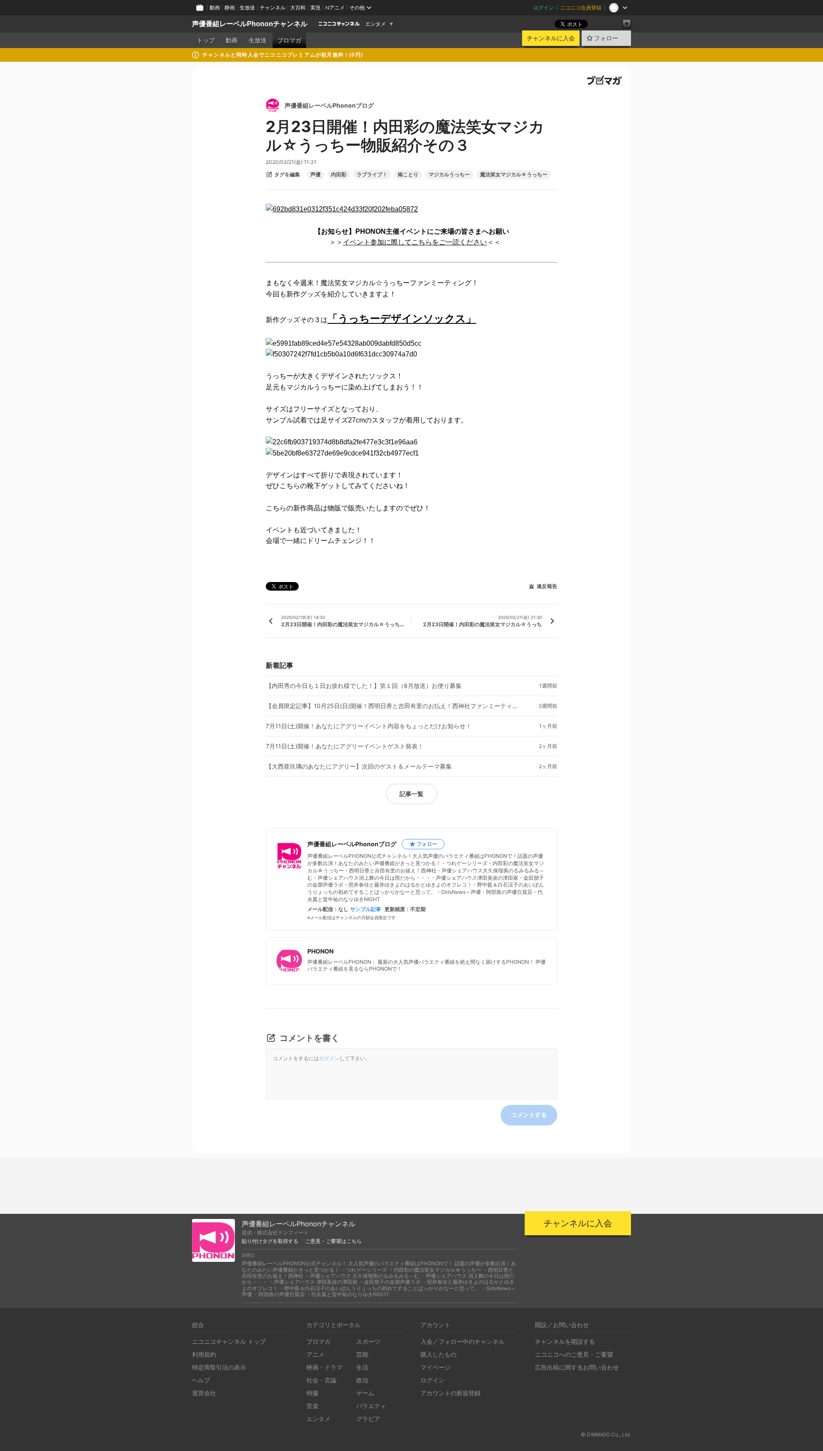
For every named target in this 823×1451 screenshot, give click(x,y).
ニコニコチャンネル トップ (229, 1341)
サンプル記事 (365, 909)
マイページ (436, 1367)
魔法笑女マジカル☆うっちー (513, 174)
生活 (362, 1367)
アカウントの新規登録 (451, 1393)
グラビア (368, 1418)
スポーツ (368, 1341)
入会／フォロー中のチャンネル (463, 1341)
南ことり (408, 174)
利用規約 (204, 1354)
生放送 (247, 7)
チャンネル (272, 7)
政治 (362, 1380)
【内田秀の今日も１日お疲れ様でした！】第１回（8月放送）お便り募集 (364, 686)
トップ (206, 40)
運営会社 (204, 1393)
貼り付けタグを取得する (270, 1241)
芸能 (362, 1354)
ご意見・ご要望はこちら (333, 1241)
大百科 (298, 7)
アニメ (315, 1354)
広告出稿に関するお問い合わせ (577, 1367)
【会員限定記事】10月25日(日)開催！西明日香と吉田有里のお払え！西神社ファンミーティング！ (394, 706)
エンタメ (375, 24)
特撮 (312, 1393)
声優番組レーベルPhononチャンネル (249, 23)
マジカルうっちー (449, 174)
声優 (315, 174)
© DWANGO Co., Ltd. (606, 1434)
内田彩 (338, 174)
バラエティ (371, 1405)
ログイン (543, 7)
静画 (230, 7)
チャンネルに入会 (551, 38)
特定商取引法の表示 (219, 1367)
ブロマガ (289, 40)
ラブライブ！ (372, 174)
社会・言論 (321, 1380)
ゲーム (365, 1393)
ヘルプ (201, 1380)
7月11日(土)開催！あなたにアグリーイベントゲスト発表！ (345, 746)
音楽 (312, 1405)
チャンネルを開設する (565, 1341)
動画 (215, 7)
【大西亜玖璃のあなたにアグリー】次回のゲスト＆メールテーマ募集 (359, 766)
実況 (315, 7)
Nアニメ (335, 7)
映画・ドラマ (324, 1367)
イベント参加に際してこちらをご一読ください (415, 242)
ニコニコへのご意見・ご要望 (574, 1354)
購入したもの (439, 1354)
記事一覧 (411, 793)
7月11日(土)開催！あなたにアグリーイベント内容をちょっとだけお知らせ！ (369, 726)
